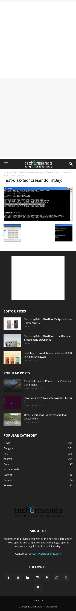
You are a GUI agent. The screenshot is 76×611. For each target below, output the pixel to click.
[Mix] (37, 577)
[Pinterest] (46, 577)
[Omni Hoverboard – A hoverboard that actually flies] (12, 419)
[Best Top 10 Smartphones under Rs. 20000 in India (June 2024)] (12, 357)
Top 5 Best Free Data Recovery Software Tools (36, 172)
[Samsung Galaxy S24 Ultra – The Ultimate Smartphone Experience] (12, 340)
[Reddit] (56, 577)
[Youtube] (38, 587)
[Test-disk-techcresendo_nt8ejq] (38, 220)
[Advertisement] (38, 40)
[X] (65, 577)
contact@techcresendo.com (45, 553)
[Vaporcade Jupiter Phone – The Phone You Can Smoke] (12, 385)
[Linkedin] (27, 577)
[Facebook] (8, 577)
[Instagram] (18, 577)
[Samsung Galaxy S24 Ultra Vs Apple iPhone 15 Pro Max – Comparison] (12, 323)
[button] (5, 164)
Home (7, 172)
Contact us (38, 600)
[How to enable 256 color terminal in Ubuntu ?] (12, 402)
